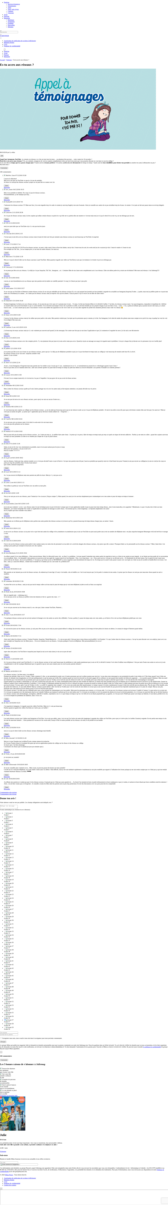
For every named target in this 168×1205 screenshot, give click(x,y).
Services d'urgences (14, 4)
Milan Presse (9, 1175)
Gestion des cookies (10, 1185)
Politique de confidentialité (12, 46)
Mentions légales (9, 42)
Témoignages (12, 6)
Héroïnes (10, 27)
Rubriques (11, 20)
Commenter (4, 168)
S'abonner (3, 1151)
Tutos (9, 7)
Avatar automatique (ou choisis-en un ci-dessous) (15, 809)
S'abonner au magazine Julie (8, 1095)
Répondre (7, 187)
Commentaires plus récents (8, 794)
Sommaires (11, 21)
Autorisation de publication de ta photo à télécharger (20, 41)
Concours (11, 13)
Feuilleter (11, 23)
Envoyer (3, 1041)
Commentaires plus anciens (8, 792)
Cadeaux (10, 11)
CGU (5, 44)
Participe (9, 60)
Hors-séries (11, 25)
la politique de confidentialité (152, 1047)
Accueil (2, 60)
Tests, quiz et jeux (13, 9)
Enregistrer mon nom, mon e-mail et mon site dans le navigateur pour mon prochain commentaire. (32, 1038)
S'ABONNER (4, 36)
